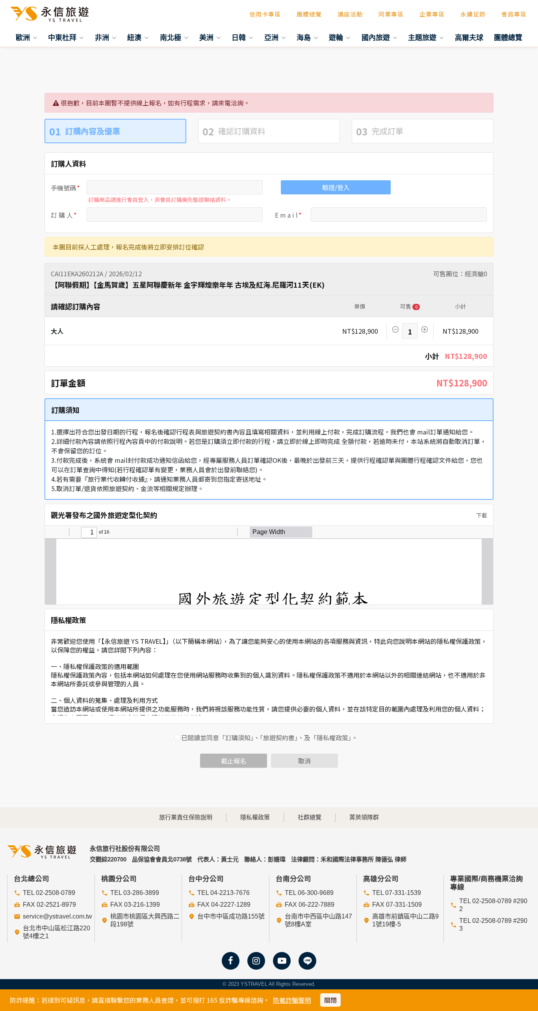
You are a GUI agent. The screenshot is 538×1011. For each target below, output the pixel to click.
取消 (304, 760)
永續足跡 (473, 14)
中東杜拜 (63, 37)
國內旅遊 (377, 37)
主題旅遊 (423, 37)
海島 (305, 37)
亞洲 (272, 37)
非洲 (103, 37)
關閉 (330, 1000)
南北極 (171, 37)
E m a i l (286, 215)
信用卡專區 (265, 14)
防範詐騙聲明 (292, 1000)
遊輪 (337, 37)
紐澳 (135, 37)
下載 (481, 515)
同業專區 (391, 14)
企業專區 (432, 14)
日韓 (240, 37)
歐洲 (24, 37)
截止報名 (233, 760)
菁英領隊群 (364, 817)
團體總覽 (309, 14)
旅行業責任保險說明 (185, 817)
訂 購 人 (62, 215)
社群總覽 (309, 817)
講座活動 (350, 14)
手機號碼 (63, 187)
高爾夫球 (469, 37)
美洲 (207, 37)
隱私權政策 (255, 817)
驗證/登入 (336, 187)
